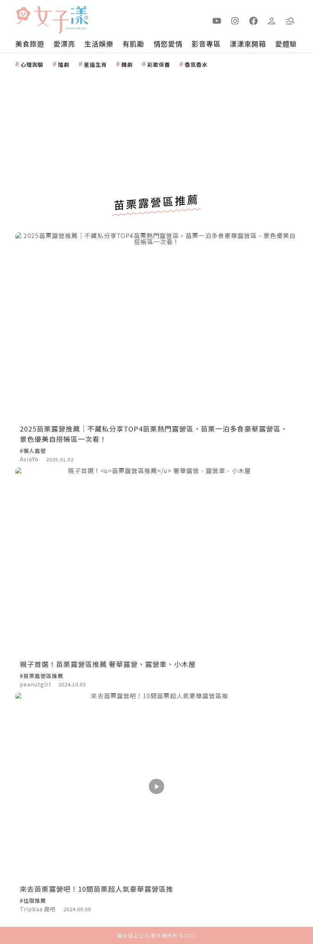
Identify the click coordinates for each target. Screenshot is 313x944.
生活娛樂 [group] (98, 43)
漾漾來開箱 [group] (248, 43)
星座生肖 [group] (95, 64)
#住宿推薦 (33, 900)
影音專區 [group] (206, 43)
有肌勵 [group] (133, 43)
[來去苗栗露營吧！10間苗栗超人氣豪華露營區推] (156, 787)
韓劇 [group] (127, 64)
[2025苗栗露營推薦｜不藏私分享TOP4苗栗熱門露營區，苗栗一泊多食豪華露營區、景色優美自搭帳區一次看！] (156, 326)
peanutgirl (35, 684)
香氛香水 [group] (196, 64)
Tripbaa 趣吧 (38, 909)
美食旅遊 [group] (29, 43)
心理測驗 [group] (32, 64)
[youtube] (216, 20)
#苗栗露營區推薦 (41, 676)
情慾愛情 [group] (167, 43)
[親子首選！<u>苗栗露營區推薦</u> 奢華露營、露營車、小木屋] (156, 561)
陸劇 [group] (63, 64)
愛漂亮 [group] (64, 43)
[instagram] (235, 20)
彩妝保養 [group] (158, 64)
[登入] (271, 20)
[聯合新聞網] (23, 16)
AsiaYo (29, 459)
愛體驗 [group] (286, 43)
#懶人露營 (33, 450)
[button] (290, 20)
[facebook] (253, 20)
